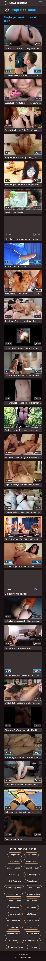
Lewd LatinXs (15, 914)
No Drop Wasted (13, 920)
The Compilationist (31, 940)
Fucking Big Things (14, 887)
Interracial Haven (13, 894)
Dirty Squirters (15, 881)
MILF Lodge (31, 914)
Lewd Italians (31, 907)
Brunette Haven (32, 868)
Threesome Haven (15, 947)
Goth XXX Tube (34, 887)
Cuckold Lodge (31, 874)
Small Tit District (32, 934)
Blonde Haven (31, 861)
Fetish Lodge (32, 881)
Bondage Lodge (13, 868)
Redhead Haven (13, 934)
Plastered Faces (31, 927)
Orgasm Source (32, 920)
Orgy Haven (13, 927)
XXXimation (33, 947)
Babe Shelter (14, 861)
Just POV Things (33, 894)
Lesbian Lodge (15, 901)
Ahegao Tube (15, 854)
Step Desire (12, 940)
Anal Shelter (31, 854)
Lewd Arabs (32, 901)
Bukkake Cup (14, 874)
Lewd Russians (18, 3)
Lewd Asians (14, 907)
